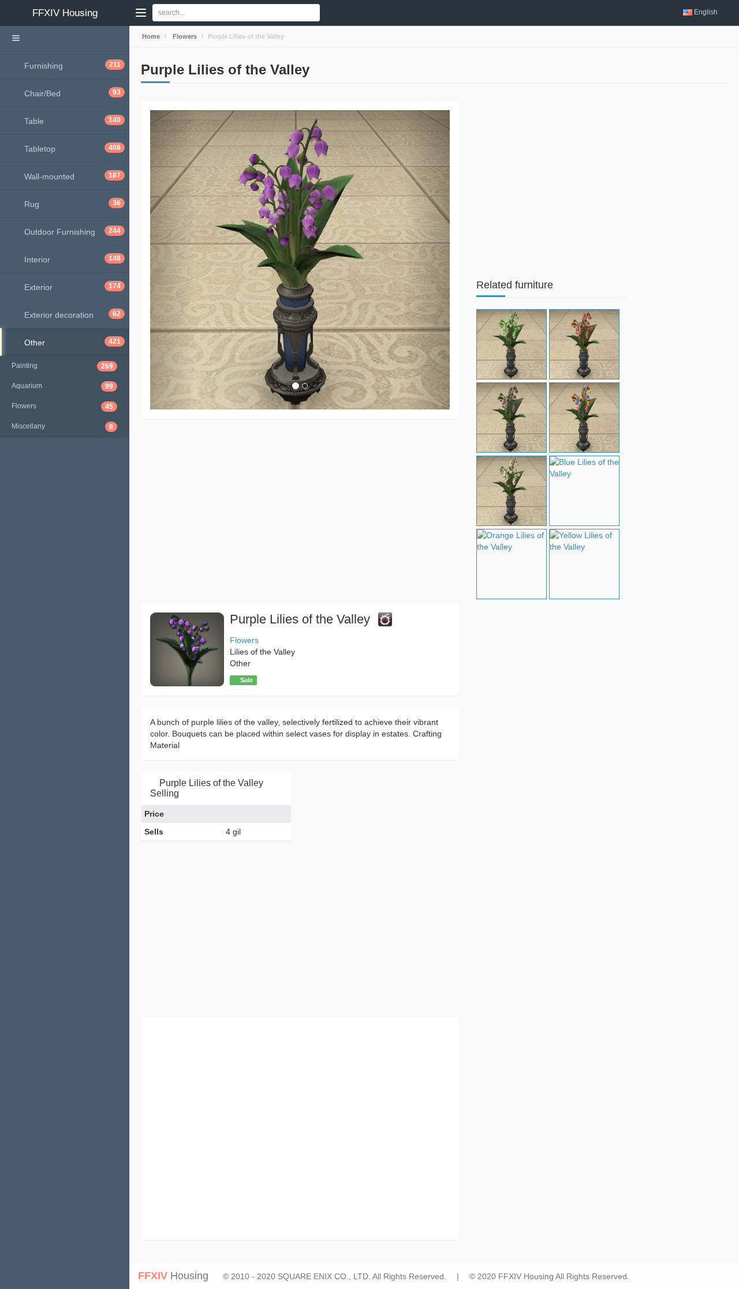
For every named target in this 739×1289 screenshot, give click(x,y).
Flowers (184, 36)
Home (150, 36)
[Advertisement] (300, 511)
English (705, 12)
